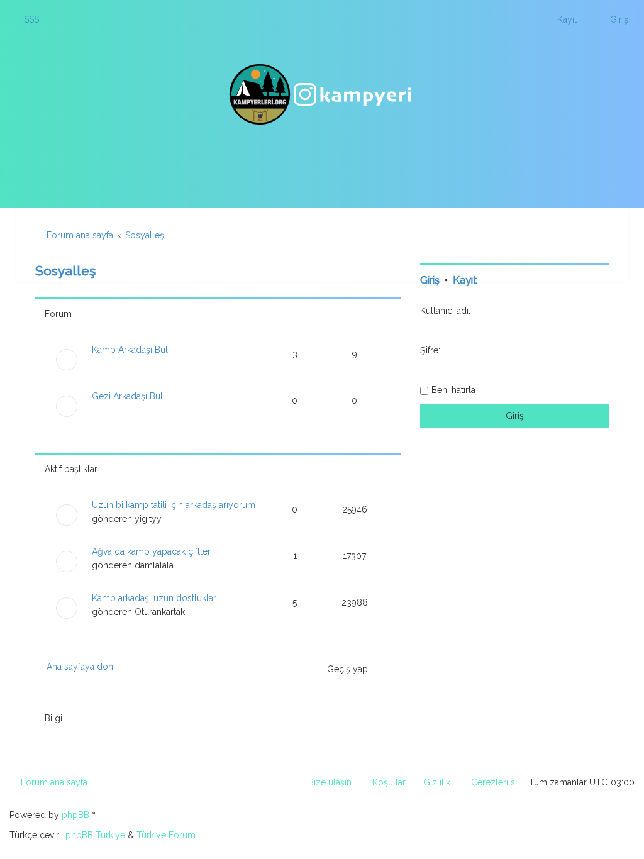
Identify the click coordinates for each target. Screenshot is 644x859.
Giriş (430, 280)
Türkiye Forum (166, 835)
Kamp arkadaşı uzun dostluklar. (155, 598)
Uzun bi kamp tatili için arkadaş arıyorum (173, 505)
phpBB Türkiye (95, 835)
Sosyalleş (65, 271)
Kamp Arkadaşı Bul (130, 350)
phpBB (75, 815)
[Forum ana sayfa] (322, 94)
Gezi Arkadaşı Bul (127, 396)
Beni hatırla (453, 390)
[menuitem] (25, 19)
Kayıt (465, 280)
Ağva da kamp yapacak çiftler (151, 551)
